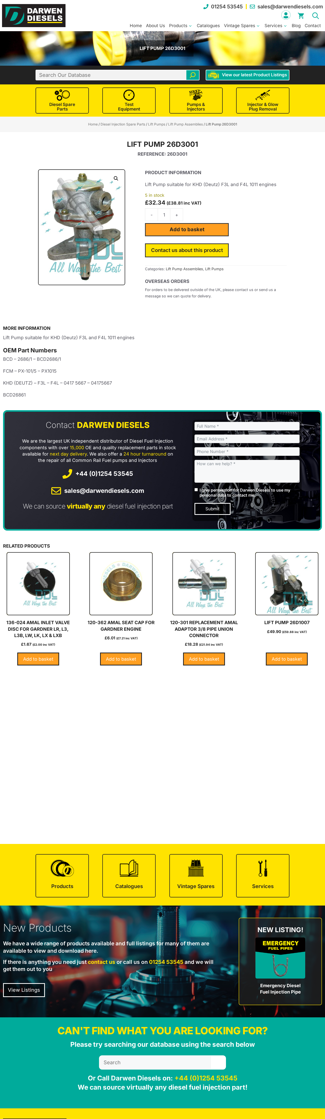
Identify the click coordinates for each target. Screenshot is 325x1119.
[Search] (192, 75)
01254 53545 (227, 7)
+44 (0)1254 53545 (104, 473)
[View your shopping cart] (301, 15)
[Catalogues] (129, 876)
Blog (296, 25)
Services (273, 25)
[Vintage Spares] (196, 876)
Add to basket (187, 229)
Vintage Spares (239, 25)
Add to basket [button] (38, 659)
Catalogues (208, 25)
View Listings (24, 990)
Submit (212, 508)
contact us (101, 962)
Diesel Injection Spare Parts (123, 124)
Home (136, 25)
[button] (315, 15)
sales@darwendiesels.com (290, 7)
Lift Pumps (156, 124)
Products (178, 25)
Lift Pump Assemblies (185, 124)
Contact (313, 25)
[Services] (263, 876)
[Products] (62, 876)
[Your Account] (285, 15)
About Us (155, 25)
